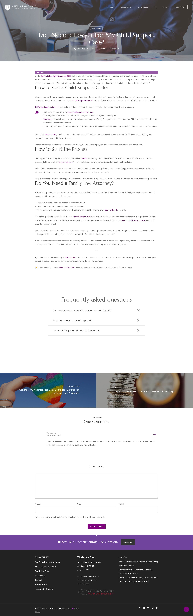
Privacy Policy (41, 584)
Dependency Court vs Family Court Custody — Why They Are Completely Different (138, 579)
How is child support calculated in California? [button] (76, 330)
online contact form (67, 267)
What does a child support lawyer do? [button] (72, 320)
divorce (84, 158)
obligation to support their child (80, 112)
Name (38, 504)
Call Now (128, 542)
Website (122, 504)
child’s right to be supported (134, 220)
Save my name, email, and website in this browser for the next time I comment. (70, 517)
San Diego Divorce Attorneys (47, 562)
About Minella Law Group (45, 566)
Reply (154, 434)
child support (50, 134)
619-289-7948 (70, 257)
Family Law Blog (42, 571)
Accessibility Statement (45, 589)
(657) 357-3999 (83, 584)
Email (80, 504)
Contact (38, 580)
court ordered (111, 210)
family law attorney (82, 217)
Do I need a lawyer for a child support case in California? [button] (82, 310)
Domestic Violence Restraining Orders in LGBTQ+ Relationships (136, 571)
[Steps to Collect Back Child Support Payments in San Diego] (144, 390)
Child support (49, 119)
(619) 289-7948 (83, 569)
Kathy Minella (82, 48)
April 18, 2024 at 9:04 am (54, 435)
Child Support (96, 28)
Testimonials (40, 575)
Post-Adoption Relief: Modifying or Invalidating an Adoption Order (138, 563)
